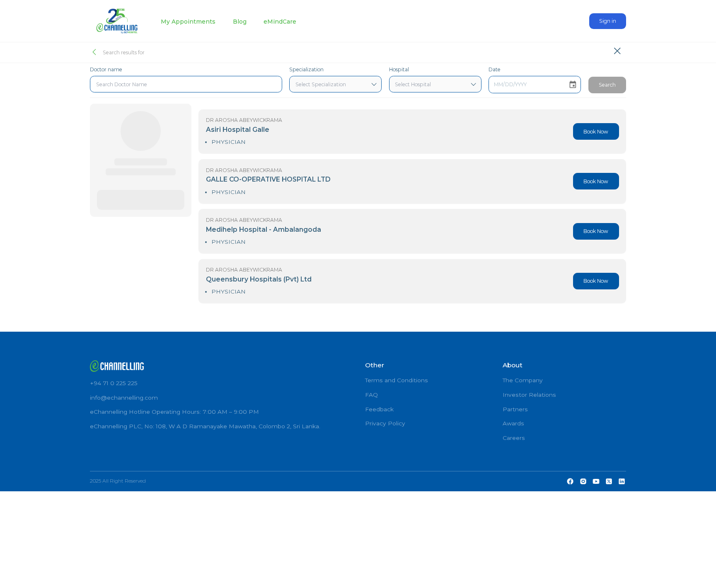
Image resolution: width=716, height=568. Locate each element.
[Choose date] (573, 85)
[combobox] (186, 84)
